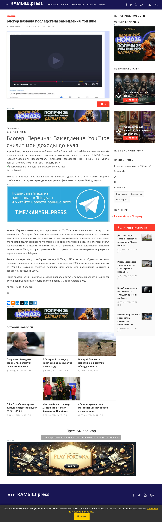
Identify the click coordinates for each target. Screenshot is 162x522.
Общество (12, 16)
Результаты (136, 194)
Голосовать (121, 194)
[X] (22, 303)
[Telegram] (35, 303)
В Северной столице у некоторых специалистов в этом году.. (57, 363)
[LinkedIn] (26, 303)
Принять (81, 516)
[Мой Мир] (17, 303)
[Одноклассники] (13, 303)
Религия (91, 4)
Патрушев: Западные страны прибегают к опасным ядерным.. (19, 363)
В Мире (64, 4)
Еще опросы (122, 199)
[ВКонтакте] (8, 303)
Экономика (78, 4)
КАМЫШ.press (26, 3)
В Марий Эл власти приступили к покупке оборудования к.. (91, 363)
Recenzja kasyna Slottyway (128, 216)
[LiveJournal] (31, 303)
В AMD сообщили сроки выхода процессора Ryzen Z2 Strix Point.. (22, 408)
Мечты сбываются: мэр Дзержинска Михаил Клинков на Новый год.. (56, 408)
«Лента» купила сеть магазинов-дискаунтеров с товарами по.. (93, 408)
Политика (52, 4)
